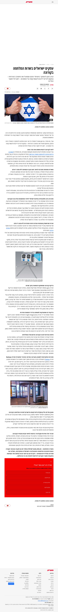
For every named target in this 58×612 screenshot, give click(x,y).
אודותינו (39, 590)
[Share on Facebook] (48, 88)
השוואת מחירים (26, 588)
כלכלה (48, 64)
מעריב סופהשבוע (37, 583)
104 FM (27, 585)
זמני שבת (27, 587)
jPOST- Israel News (24, 577)
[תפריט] (55, 2)
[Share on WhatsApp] (41, 88)
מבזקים (52, 577)
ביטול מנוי (39, 592)
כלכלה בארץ (42, 64)
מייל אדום (39, 579)
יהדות (52, 588)
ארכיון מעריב (38, 588)
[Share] (52, 88)
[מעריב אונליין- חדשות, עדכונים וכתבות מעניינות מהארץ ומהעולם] (29, 2)
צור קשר (39, 575)
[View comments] (7, 88)
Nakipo (47, 359)
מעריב (52, 64)
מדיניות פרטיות (11, 579)
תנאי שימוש (11, 575)
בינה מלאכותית (49, 506)
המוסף (39, 585)
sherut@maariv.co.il (43, 600)
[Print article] (37, 88)
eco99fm (26, 583)
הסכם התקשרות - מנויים (9, 577)
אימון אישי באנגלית (25, 575)
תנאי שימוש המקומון (10, 581)
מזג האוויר (51, 590)
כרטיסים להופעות (50, 592)
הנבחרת (51, 587)
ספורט (52, 581)
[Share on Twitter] (45, 88)
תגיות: (51, 505)
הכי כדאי (39, 506)
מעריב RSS (38, 581)
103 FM (27, 581)
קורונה (43, 506)
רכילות (52, 583)
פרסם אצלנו (38, 577)
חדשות (52, 575)
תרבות (52, 585)
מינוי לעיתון (39, 587)
